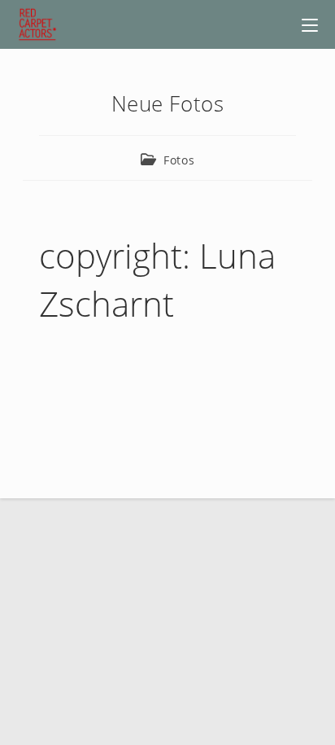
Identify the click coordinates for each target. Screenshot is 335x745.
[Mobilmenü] (310, 24)
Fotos (178, 160)
